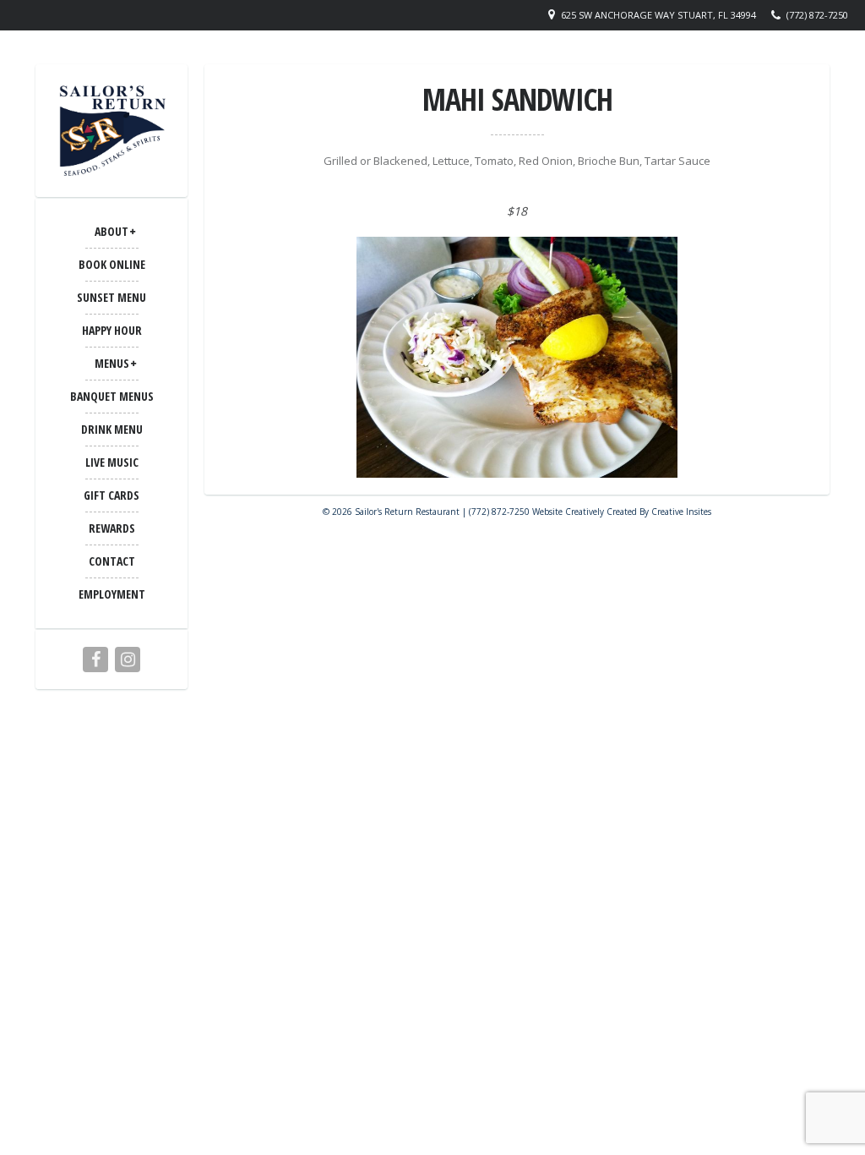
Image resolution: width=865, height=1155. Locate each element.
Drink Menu (112, 429)
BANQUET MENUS (112, 396)
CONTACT (112, 561)
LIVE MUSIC (112, 462)
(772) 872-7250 (817, 14)
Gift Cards (111, 495)
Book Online (112, 264)
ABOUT (111, 231)
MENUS (112, 363)
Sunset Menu (111, 297)
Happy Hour (112, 330)
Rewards (112, 528)
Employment (112, 594)
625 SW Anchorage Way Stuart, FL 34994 (658, 14)
